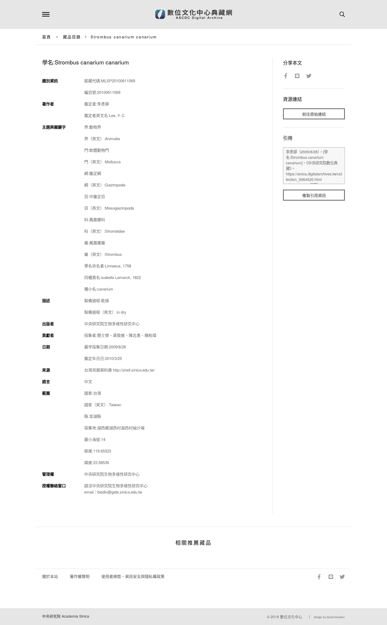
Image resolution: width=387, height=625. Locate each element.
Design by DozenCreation (329, 617)
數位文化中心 (291, 616)
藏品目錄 (72, 36)
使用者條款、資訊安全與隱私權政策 (133, 576)
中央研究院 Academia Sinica (65, 616)
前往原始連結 (314, 114)
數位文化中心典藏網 (193, 14)
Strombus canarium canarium (124, 36)
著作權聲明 (80, 576)
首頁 (46, 36)
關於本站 (50, 576)
